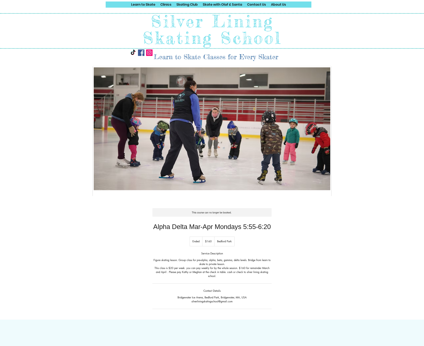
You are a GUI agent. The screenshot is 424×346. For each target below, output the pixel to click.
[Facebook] (141, 52)
